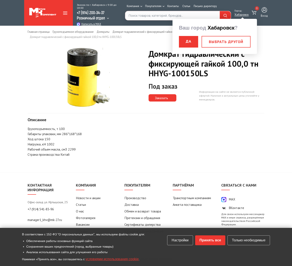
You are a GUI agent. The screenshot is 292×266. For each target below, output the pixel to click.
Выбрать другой (226, 41)
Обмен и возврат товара (142, 211)
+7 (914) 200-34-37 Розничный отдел (91, 15)
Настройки (180, 240)
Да (188, 41)
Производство (135, 198)
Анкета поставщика (187, 204)
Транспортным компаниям (192, 198)
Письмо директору (205, 6)
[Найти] (225, 15)
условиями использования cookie (112, 259)
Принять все (210, 240)
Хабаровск (241, 14)
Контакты (173, 6)
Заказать (161, 98)
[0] (255, 13)
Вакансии (83, 224)
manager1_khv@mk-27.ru (45, 220)
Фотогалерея (85, 218)
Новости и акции (88, 198)
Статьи (186, 6)
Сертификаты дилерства (142, 224)
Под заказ (163, 86)
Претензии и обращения (142, 218)
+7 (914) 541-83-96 (41, 209)
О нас (80, 211)
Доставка (131, 204)
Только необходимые (248, 240)
